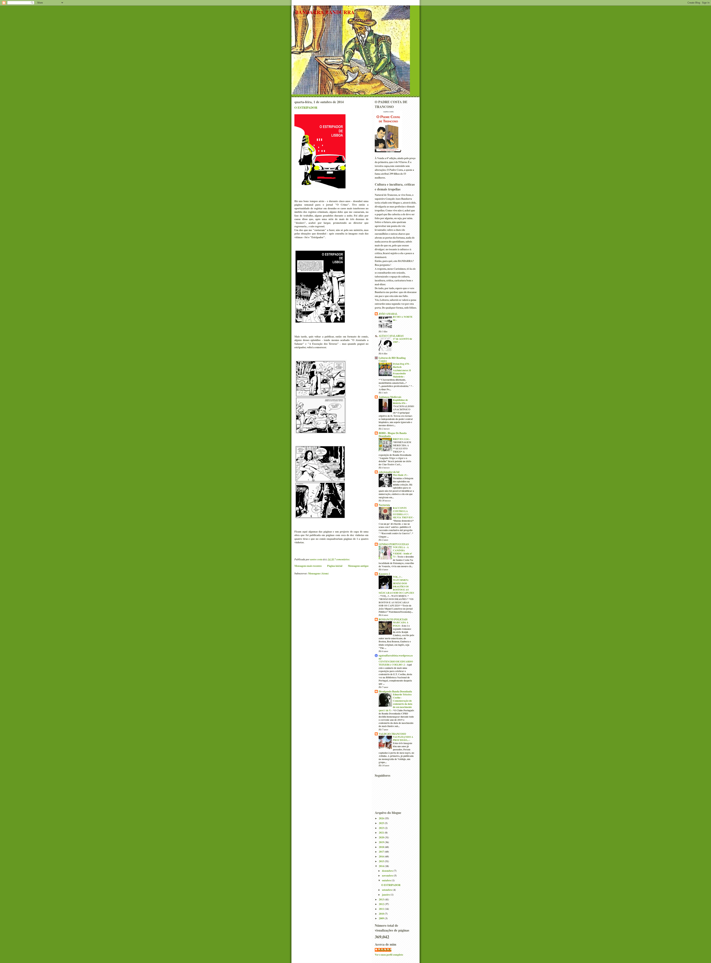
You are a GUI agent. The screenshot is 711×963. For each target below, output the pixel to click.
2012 (382, 904)
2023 (382, 828)
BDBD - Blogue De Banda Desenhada (393, 434)
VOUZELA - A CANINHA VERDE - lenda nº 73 (402, 552)
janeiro (386, 895)
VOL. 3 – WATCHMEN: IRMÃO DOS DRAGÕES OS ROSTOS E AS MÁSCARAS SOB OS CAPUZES (396, 585)
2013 (382, 899)
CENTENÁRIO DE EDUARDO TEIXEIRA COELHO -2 (396, 663)
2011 (382, 909)
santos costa (384, 950)
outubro (387, 880)
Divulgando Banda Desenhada (395, 691)
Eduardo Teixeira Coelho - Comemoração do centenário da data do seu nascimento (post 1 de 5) (395, 702)
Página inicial (334, 566)
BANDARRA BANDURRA (325, 12)
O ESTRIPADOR (305, 107)
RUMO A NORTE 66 (403, 318)
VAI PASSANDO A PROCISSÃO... (403, 738)
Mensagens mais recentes (308, 566)
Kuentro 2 (384, 574)
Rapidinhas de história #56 (400, 401)
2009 (382, 918)
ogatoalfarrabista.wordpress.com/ (396, 656)
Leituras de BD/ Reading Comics (392, 359)
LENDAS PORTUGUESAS (394, 544)
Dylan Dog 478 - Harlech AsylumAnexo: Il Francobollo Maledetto (402, 370)
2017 (382, 852)
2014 (382, 866)
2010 (382, 914)
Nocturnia (384, 505)
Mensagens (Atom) (318, 573)
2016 (382, 856)
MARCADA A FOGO (400, 624)
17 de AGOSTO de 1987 (402, 340)
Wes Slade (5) (400, 475)
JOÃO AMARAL (388, 314)
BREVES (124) (401, 439)
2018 (382, 847)
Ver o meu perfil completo (389, 955)
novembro (388, 875)
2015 (382, 861)
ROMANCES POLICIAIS (393, 619)
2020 (382, 837)
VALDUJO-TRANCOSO (392, 734)
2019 (382, 842)
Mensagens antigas (358, 566)
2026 (382, 818)
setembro (387, 890)
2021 (382, 832)
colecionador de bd (389, 472)
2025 (382, 823)
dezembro (387, 871)
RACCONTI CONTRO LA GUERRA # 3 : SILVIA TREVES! (403, 512)
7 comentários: (342, 559)
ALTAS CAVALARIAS (391, 336)
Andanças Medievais (390, 397)
